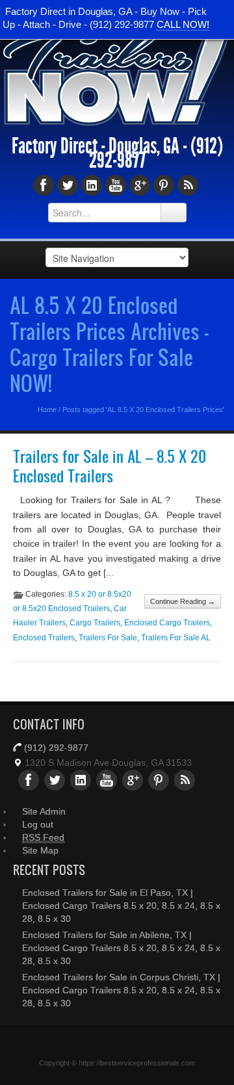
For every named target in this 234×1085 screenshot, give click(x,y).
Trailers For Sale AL (176, 637)
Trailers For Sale (108, 637)
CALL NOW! (183, 24)
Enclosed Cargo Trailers (167, 622)
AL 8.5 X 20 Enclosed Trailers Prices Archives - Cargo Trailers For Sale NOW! (109, 344)
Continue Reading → (182, 601)
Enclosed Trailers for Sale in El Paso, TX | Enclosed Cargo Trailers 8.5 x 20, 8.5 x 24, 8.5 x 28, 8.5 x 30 (121, 905)
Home (47, 409)
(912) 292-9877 (56, 747)
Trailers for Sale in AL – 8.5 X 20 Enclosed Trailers (109, 466)
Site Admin (44, 811)
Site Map (40, 850)
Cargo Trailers (95, 622)
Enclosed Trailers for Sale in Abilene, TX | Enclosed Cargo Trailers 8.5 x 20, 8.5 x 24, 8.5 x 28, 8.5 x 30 (121, 948)
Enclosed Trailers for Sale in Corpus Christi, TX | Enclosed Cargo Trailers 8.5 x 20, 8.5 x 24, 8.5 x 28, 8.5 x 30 (121, 990)
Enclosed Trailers (44, 637)
